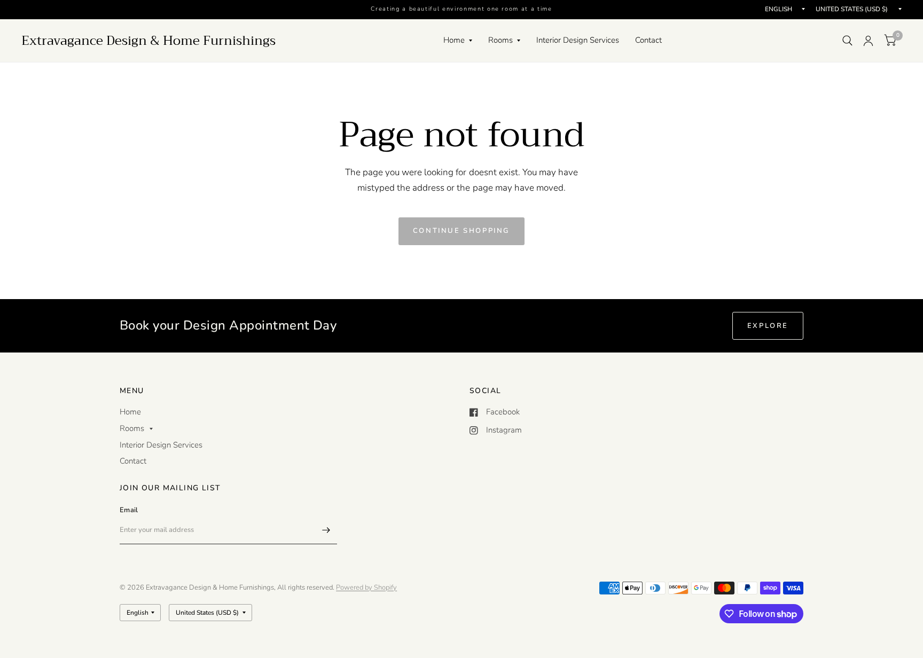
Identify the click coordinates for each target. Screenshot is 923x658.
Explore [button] (767, 326)
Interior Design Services (577, 40)
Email (129, 510)
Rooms (500, 40)
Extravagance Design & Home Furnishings (148, 40)
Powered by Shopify (366, 587)
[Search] (847, 40)
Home (454, 40)
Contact (648, 40)
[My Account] (868, 40)
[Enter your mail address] (326, 530)
